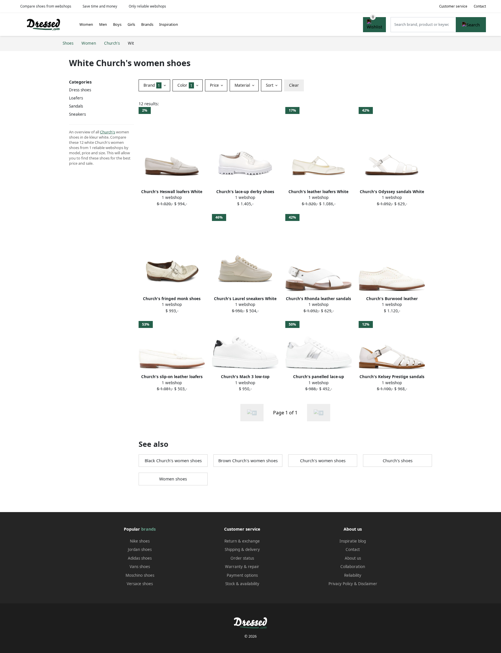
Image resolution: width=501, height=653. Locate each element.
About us (353, 558)
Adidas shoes (140, 558)
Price (215, 85)
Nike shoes (140, 541)
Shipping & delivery (242, 549)
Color (185, 85)
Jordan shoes (140, 549)
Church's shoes (398, 460)
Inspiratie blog (353, 541)
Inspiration (168, 24)
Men (103, 24)
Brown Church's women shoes (248, 460)
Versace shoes (140, 583)
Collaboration (352, 566)
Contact (480, 6)
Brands (147, 24)
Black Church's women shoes (173, 460)
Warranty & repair (242, 566)
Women (86, 24)
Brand (152, 85)
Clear (294, 85)
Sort (270, 85)
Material (243, 85)
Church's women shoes (323, 460)
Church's (107, 132)
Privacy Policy (340, 583)
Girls (131, 24)
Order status (242, 558)
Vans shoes (140, 566)
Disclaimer (367, 583)
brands (148, 529)
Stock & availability (242, 583)
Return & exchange (242, 541)
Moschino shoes (140, 575)
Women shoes (173, 479)
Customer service (453, 6)
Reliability (352, 575)
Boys (117, 24)
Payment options (242, 575)
